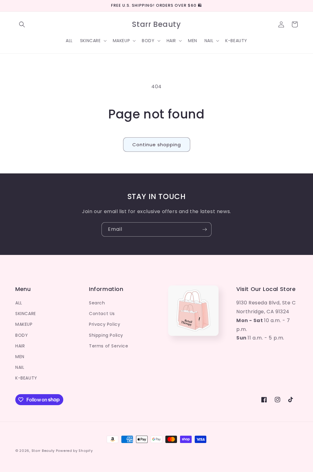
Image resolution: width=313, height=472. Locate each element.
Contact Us (102, 313)
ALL (18, 303)
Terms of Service (108, 346)
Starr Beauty (43, 450)
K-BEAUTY (26, 378)
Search (97, 303)
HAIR (20, 346)
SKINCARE (25, 313)
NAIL (19, 367)
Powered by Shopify (74, 450)
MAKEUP (24, 324)
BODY (21, 335)
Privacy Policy (104, 324)
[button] (22, 24)
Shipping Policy (106, 335)
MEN (19, 357)
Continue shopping (156, 144)
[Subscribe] (204, 229)
